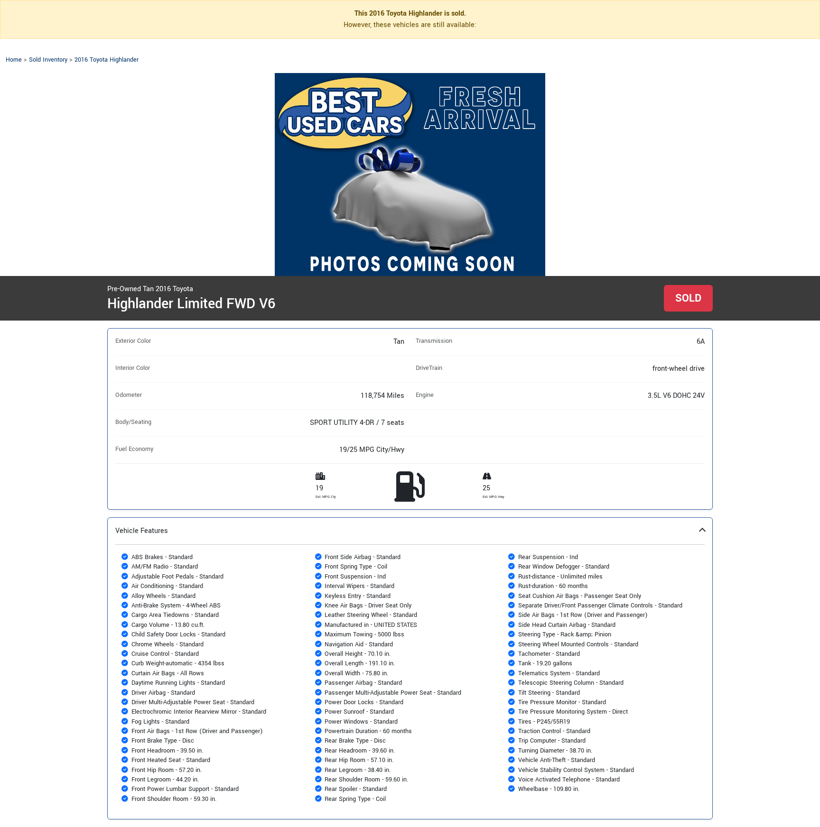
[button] (410, 668)
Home (14, 59)
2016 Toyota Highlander (107, 59)
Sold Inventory (48, 59)
